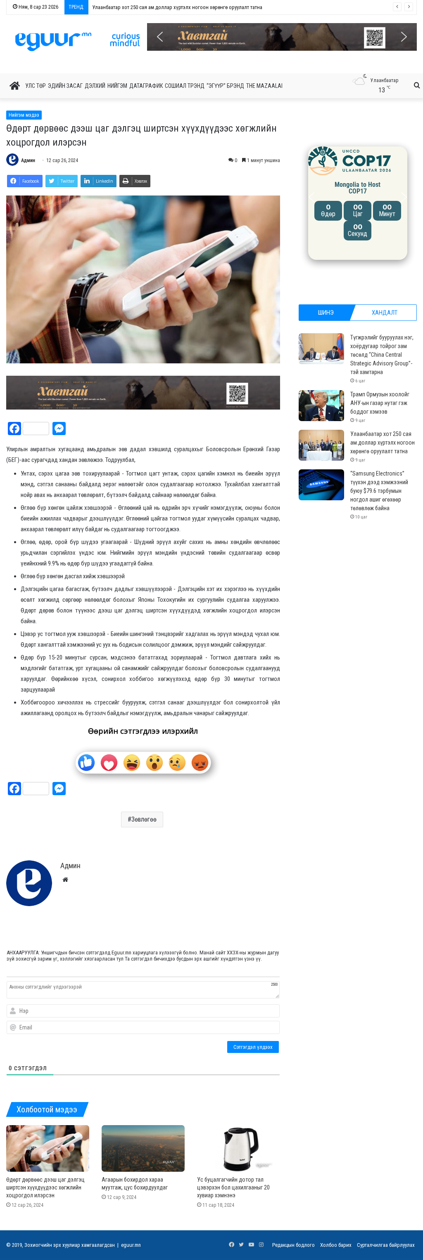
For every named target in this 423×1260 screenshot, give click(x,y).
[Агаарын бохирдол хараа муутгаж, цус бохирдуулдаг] (143, 1148)
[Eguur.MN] (77, 41)
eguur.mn (131, 1245)
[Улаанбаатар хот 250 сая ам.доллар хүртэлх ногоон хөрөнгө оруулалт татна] (321, 445)
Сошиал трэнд (184, 85)
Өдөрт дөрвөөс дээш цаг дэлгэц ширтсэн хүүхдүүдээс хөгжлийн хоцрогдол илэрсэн (45, 1187)
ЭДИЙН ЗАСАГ (65, 85)
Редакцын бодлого (293, 1245)
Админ (28, 160)
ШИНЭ (326, 312)
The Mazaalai (264, 85)
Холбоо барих (336, 1245)
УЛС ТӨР (35, 85)
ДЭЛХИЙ (95, 85)
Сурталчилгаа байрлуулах (386, 1245)
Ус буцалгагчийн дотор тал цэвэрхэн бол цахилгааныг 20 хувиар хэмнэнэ (233, 1187)
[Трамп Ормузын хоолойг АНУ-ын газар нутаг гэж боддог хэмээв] (321, 405)
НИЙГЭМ (117, 85)
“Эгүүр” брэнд (225, 85)
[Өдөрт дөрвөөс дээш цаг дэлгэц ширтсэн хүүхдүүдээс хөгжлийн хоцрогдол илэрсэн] (47, 1148)
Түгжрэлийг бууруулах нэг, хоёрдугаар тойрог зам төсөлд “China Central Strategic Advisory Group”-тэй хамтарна (381, 354)
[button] (282, 37)
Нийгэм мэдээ (24, 115)
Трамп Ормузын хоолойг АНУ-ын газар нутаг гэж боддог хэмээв (379, 403)
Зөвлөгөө (144, 819)
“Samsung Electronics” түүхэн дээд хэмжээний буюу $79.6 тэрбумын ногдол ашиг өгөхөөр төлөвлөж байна (211, 7)
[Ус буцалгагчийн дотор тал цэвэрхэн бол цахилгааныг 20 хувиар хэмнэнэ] (238, 1148)
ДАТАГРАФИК (146, 85)
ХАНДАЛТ (384, 312)
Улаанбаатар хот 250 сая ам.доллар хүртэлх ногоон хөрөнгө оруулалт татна (382, 443)
